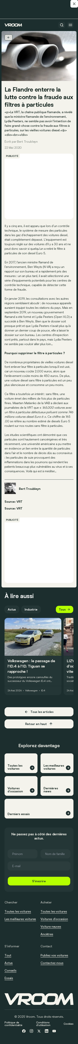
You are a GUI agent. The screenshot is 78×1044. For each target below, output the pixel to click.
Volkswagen (31, 690)
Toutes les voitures (18, 911)
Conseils (10, 970)
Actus (12, 609)
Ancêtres (47, 934)
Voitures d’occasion (54, 919)
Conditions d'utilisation (43, 1024)
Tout (8, 955)
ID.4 (43, 690)
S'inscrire (39, 881)
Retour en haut (36, 724)
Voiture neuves (51, 926)
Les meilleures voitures (20, 919)
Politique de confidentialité (13, 1024)
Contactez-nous (52, 963)
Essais (9, 978)
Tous (62, 609)
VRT (19, 508)
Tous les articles (42, 712)
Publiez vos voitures (54, 955)
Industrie (31, 609)
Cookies (68, 1023)
